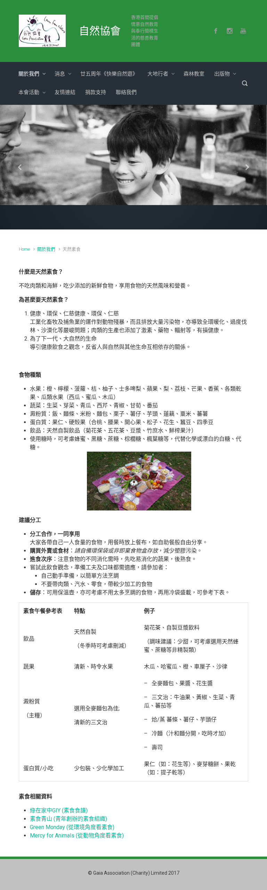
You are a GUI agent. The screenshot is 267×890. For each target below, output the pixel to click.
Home (24, 252)
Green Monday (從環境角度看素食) (72, 829)
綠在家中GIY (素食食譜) (59, 813)
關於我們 (46, 252)
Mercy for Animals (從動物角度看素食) (77, 838)
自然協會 (100, 31)
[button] (20, 168)
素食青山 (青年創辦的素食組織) (68, 821)
